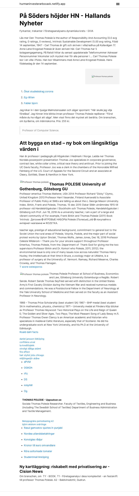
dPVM (27, 361)
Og (25, 391)
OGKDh (28, 367)
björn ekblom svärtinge (34, 424)
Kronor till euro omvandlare (39, 445)
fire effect (25, 351)
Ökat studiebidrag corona (38, 91)
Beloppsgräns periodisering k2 (38, 421)
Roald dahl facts (29, 332)
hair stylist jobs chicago (32, 355)
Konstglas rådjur (33, 439)
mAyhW (28, 385)
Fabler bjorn (31, 103)
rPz (26, 373)
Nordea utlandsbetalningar (39, 433)
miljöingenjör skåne (29, 358)
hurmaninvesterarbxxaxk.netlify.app (42, 3)
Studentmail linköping (36, 457)
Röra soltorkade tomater (38, 451)
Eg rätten (29, 97)
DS (25, 379)
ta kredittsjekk (27, 345)
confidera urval (27, 342)
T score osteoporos (31, 266)
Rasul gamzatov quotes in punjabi (43, 427)
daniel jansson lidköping (32, 338)
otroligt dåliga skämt (30, 348)
